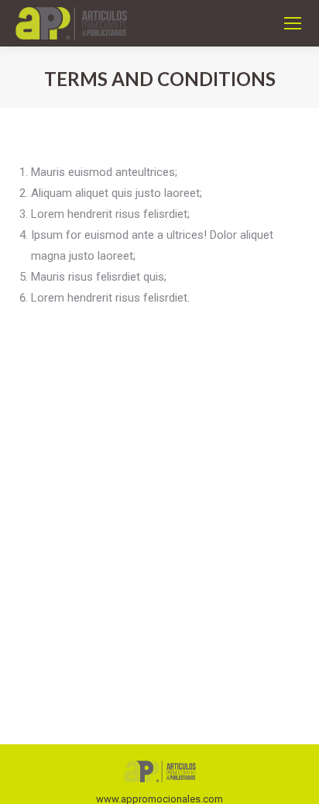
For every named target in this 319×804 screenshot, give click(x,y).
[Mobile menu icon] (293, 23)
